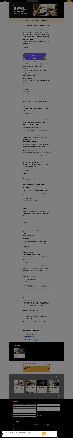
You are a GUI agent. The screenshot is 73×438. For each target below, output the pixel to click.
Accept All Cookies (44, 432)
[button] (2, 434)
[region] (29, 434)
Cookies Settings (44, 435)
